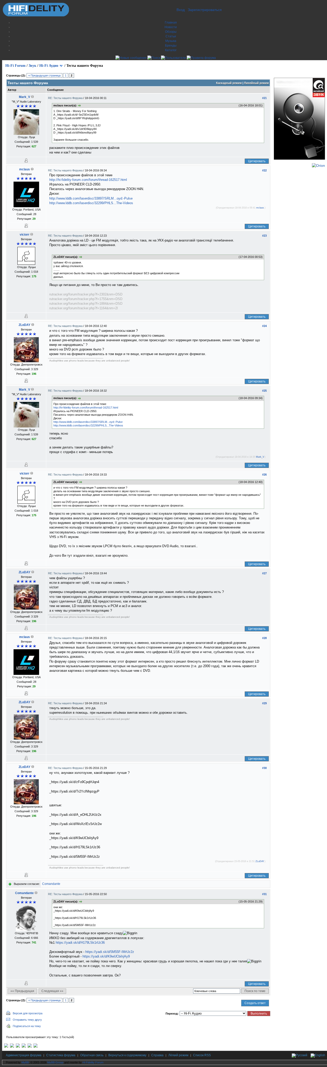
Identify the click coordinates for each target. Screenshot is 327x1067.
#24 (264, 325)
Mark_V (24, 97)
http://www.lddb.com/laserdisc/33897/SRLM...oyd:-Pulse (91, 198)
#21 (264, 98)
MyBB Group (55, 1062)
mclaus (24, 169)
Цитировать (256, 161)
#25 (264, 390)
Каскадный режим (229, 82)
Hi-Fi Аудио (48, 66)
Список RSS (202, 1055)
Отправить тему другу (27, 1019)
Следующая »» (52, 991)
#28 (264, 638)
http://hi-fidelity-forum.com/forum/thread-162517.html (88, 180)
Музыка (170, 41)
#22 (264, 170)
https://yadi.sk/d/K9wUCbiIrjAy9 (106, 956)
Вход (181, 10)
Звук (32, 66)
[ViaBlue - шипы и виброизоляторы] (30, 1046)
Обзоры (171, 32)
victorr (24, 234)
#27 (264, 573)
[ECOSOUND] (24, 1046)
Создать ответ (255, 1003)
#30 (264, 767)
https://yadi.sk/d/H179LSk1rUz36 (80, 942)
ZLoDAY (24, 325)
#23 (264, 235)
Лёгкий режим (178, 1055)
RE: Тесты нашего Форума (65, 98)
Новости (171, 27)
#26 (264, 474)
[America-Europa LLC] (12, 1046)
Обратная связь (91, 1055)
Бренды (171, 45)
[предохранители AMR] (6, 1046)
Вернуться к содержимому (127, 1055)
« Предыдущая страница (44, 75)
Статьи (171, 36)
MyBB (25, 1062)
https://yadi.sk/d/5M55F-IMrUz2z (109, 952)
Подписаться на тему (27, 1026)
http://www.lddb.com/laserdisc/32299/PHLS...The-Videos (91, 203)
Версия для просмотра (27, 1013)
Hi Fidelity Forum (93, 1062)
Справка (157, 1055)
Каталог (171, 50)
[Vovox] (35, 1046)
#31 (264, 894)
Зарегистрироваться (205, 10)
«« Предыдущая (22, 991)
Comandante (51, 884)
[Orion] (318, 165)
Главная (171, 22)
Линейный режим (256, 82)
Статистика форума (60, 1055)
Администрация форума (23, 1055)
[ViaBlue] (18, 1046)
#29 (264, 703)
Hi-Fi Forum (15, 66)
